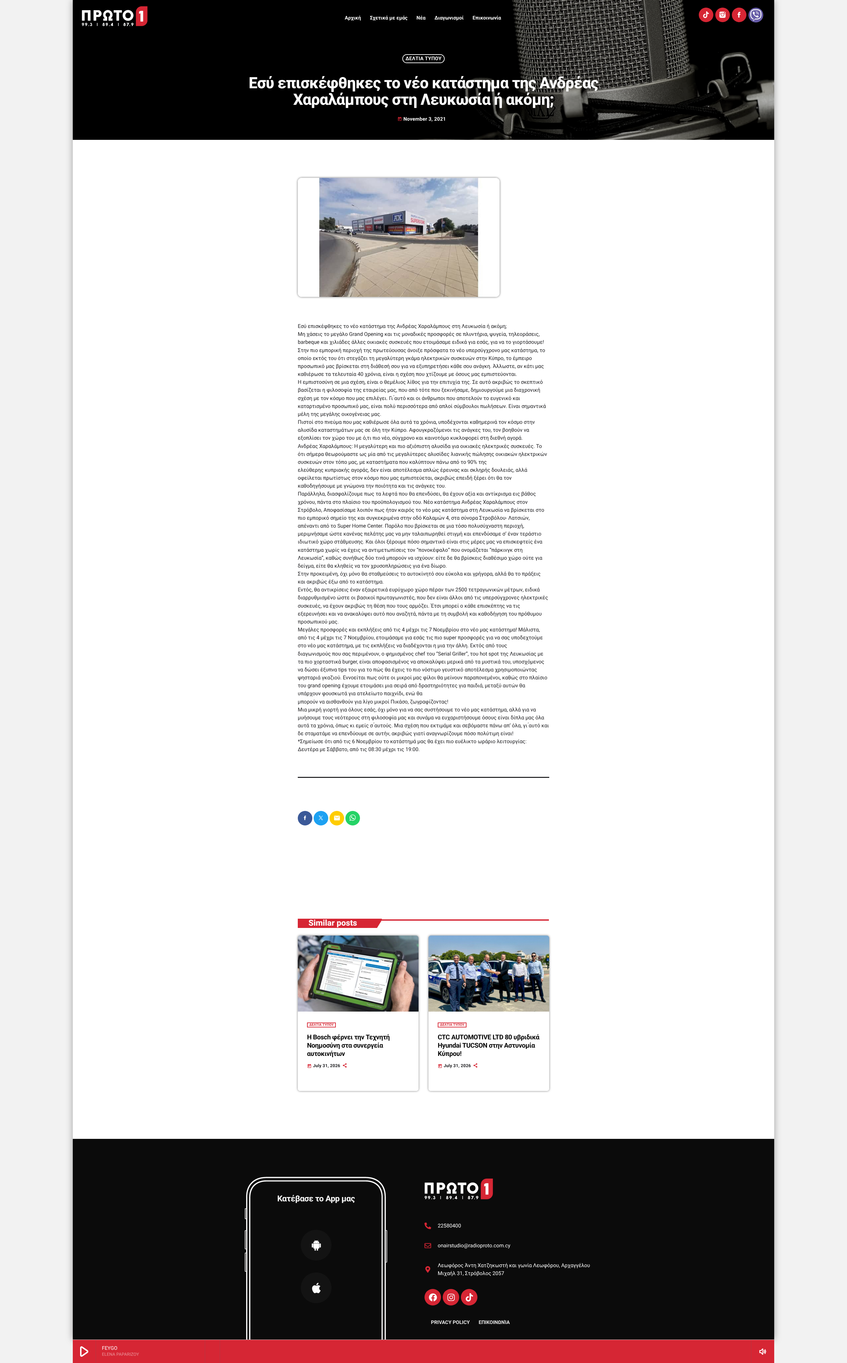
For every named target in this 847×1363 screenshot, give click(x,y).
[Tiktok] (469, 1297)
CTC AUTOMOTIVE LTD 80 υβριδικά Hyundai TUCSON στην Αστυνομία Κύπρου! (488, 1045)
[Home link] (115, 16)
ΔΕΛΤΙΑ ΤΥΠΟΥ (424, 58)
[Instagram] (722, 15)
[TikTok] (706, 15)
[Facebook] (739, 15)
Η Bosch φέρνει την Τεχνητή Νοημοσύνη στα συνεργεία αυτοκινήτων (348, 1045)
